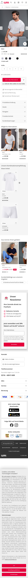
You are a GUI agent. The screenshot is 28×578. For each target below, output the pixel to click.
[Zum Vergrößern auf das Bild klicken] (25, 44)
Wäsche (8, 7)
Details (4, 107)
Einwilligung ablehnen (14, 570)
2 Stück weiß (4, 61)
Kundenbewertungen (8, 121)
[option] (2, 58)
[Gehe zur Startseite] (6, 2)
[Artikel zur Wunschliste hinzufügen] (24, 80)
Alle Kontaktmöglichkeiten (12, 364)
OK (14, 565)
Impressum (15, 447)
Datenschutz (23, 443)
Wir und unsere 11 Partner (9, 476)
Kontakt (4, 354)
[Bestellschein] (18, 2)
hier (8, 499)
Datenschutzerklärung (10, 559)
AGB (17, 443)
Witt (2, 381)
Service (3, 386)
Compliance (23, 447)
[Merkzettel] (22, 2)
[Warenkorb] (26, 2)
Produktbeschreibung (8, 102)
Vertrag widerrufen (8, 443)
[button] (2, 2)
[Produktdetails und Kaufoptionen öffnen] (16, 191)
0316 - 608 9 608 (8, 375)
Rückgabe (5, 112)
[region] (14, 523)
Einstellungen (14, 574)
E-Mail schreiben (8, 359)
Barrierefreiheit (6, 447)
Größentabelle (7, 74)
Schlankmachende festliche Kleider (13, 282)
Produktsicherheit (7, 116)
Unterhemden (15, 7)
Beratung (4, 390)
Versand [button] (12, 54)
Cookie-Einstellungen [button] (14, 451)
